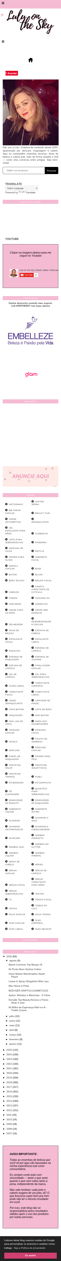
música (13, 742)
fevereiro (14, 1039)
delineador (16, 624)
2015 (9, 1096)
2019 (9, 1077)
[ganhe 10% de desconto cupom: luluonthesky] (31, 356)
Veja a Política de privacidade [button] (29, 1248)
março (13, 1034)
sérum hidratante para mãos (39, 882)
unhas (13, 908)
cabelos (14, 592)
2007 (9, 1133)
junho (12, 1020)
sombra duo (16, 847)
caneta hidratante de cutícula (40, 589)
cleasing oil (42, 598)
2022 (9, 1063)
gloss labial (16, 686)
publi (38, 777)
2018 (9, 1082)
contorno (15, 604)
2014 (9, 1101)
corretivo (41, 604)
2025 (9, 1049)
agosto (13, 960)
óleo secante (43, 929)
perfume (14, 750)
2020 (9, 1073)
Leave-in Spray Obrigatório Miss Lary (29, 981)
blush (39, 574)
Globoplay (41, 533)
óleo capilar (17, 923)
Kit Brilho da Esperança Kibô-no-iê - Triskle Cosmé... (28, 1009)
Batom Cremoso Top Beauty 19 (25, 964)
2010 (9, 1119)
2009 (9, 1124)
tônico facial (43, 899)
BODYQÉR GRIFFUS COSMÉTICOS (28, 990)
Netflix (39, 551)
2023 (9, 1059)
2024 (9, 1054)
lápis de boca (43, 709)
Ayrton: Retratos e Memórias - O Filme (29, 995)
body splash (16, 580)
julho (12, 1016)
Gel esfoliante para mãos (15, 531)
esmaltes (14, 651)
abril (12, 1030)
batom (13, 574)
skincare (14, 838)
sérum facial (17, 885)
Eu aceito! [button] (30, 1255)
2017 (9, 1087)
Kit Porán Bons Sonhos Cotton (25, 969)
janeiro (13, 1044)
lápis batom (16, 709)
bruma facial (43, 580)
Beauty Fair (42, 513)
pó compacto (43, 783)
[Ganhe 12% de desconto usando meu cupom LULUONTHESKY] (30, 387)
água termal (43, 914)
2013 (9, 1105)
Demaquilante (40, 522)
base (38, 568)
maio (12, 1025)
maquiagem (16, 715)
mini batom (42, 715)
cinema (13, 598)
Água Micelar (17, 914)
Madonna (41, 542)
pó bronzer (16, 783)
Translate (30, 192)
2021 (9, 1068)
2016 (9, 1091)
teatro (39, 894)
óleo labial (16, 929)
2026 (9, 956)
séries (39, 864)
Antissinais (16, 504)
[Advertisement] (30, 435)
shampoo (14, 820)
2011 (9, 1114)
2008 (9, 1128)
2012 (9, 1110)
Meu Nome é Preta (19, 986)
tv (10, 899)
